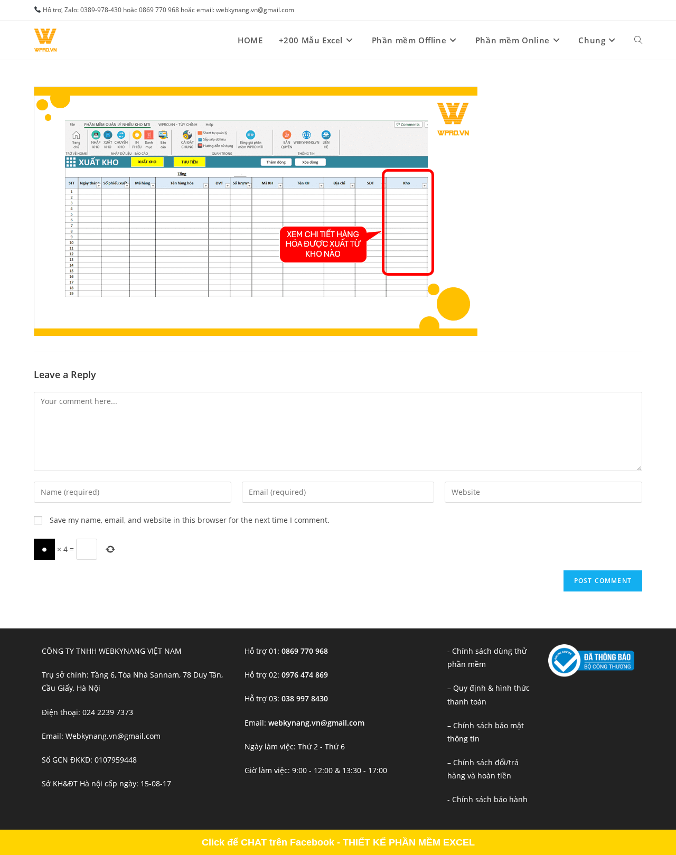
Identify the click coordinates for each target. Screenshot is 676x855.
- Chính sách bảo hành (487, 799)
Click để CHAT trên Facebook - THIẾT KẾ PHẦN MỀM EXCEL (338, 842)
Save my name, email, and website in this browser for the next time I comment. (190, 520)
